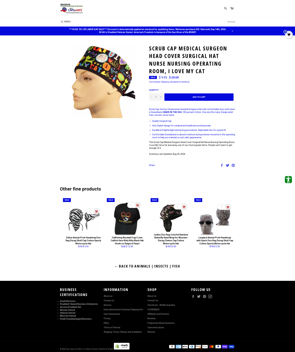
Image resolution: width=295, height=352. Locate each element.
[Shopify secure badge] (122, 349)
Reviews (152, 318)
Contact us (109, 300)
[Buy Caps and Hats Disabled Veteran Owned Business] (71, 8)
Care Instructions (112, 314)
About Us (152, 296)
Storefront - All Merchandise (161, 305)
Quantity (154, 90)
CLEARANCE (154, 309)
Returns (107, 305)
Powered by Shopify (105, 349)
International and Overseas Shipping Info (123, 309)
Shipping (165, 82)
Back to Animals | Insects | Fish (149, 266)
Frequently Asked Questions (161, 323)
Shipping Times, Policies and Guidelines (123, 332)
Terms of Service (112, 327)
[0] (289, 35)
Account (231, 22)
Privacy (107, 318)
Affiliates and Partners (158, 314)
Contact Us (153, 300)
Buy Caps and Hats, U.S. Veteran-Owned (81, 349)
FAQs (106, 323)
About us (108, 296)
